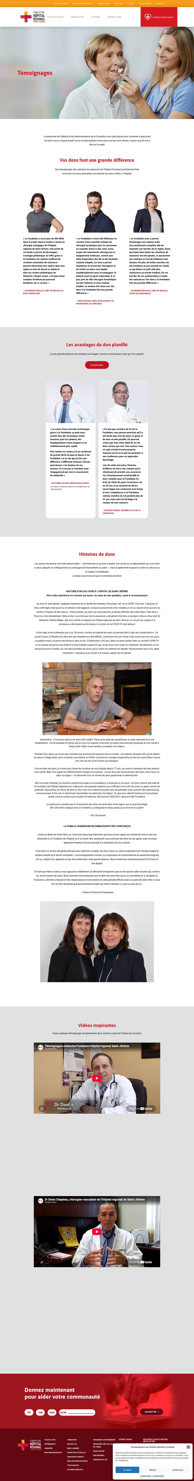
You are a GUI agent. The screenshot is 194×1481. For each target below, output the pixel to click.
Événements (49, 1444)
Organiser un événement (104, 1440)
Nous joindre (73, 1448)
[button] (188, 1447)
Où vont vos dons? (55, 17)
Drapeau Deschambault (82, 3)
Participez (95, 17)
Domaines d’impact (75, 1457)
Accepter (127, 1470)
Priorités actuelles (76, 1453)
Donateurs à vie (100, 1460)
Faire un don (98, 1451)
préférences (177, 1470)
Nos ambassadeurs (53, 1453)
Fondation (71, 1440)
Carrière (48, 1448)
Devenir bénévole (75, 1470)
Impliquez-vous (77, 17)
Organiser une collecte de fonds (104, 1445)
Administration (103, 3)
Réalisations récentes (77, 1461)
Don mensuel (99, 1455)
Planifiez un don (115, 17)
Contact (130, 3)
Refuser (152, 1470)
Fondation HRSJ (60, 3)
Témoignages (73, 1465)
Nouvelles (118, 3)
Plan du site (50, 1440)
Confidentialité (145, 1476)
